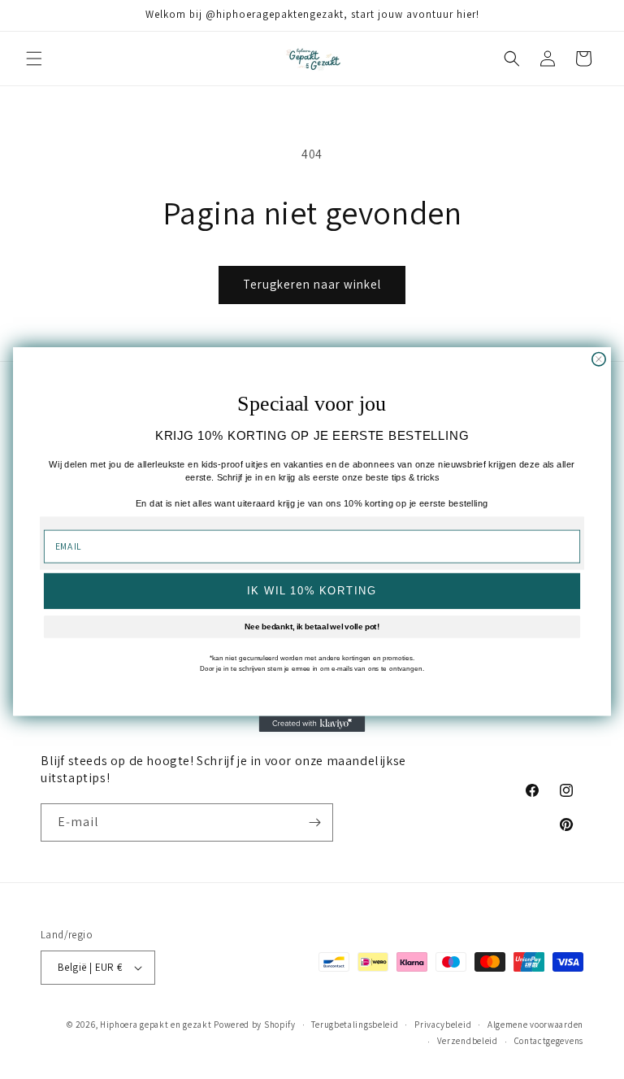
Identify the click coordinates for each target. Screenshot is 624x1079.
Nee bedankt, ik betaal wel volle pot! (312, 626)
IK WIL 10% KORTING (311, 591)
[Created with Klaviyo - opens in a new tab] (312, 724)
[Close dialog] (598, 358)
